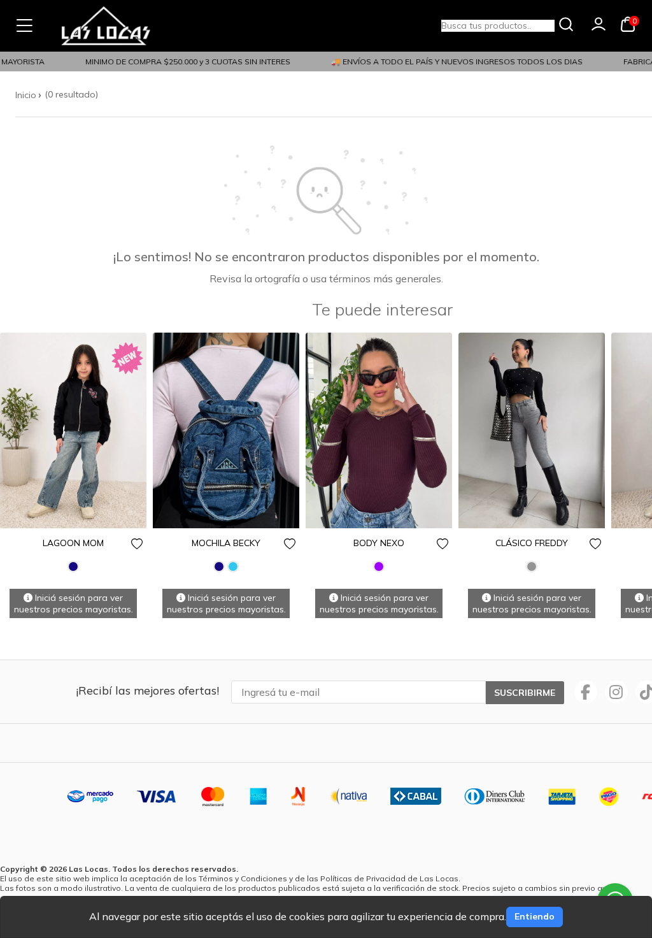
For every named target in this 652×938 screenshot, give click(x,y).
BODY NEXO (378, 543)
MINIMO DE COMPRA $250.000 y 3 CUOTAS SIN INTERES (180, 61)
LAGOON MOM (73, 543)
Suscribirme (524, 692)
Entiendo (534, 916)
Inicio (25, 95)
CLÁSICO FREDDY (531, 543)
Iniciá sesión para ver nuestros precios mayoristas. (73, 603)
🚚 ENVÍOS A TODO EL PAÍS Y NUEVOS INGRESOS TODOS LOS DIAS (450, 61)
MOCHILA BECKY (226, 543)
